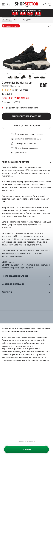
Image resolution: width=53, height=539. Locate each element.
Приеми (26, 449)
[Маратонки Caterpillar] (43, 85)
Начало (16, 20)
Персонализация (26, 442)
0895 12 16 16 (21, 153)
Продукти (27, 20)
